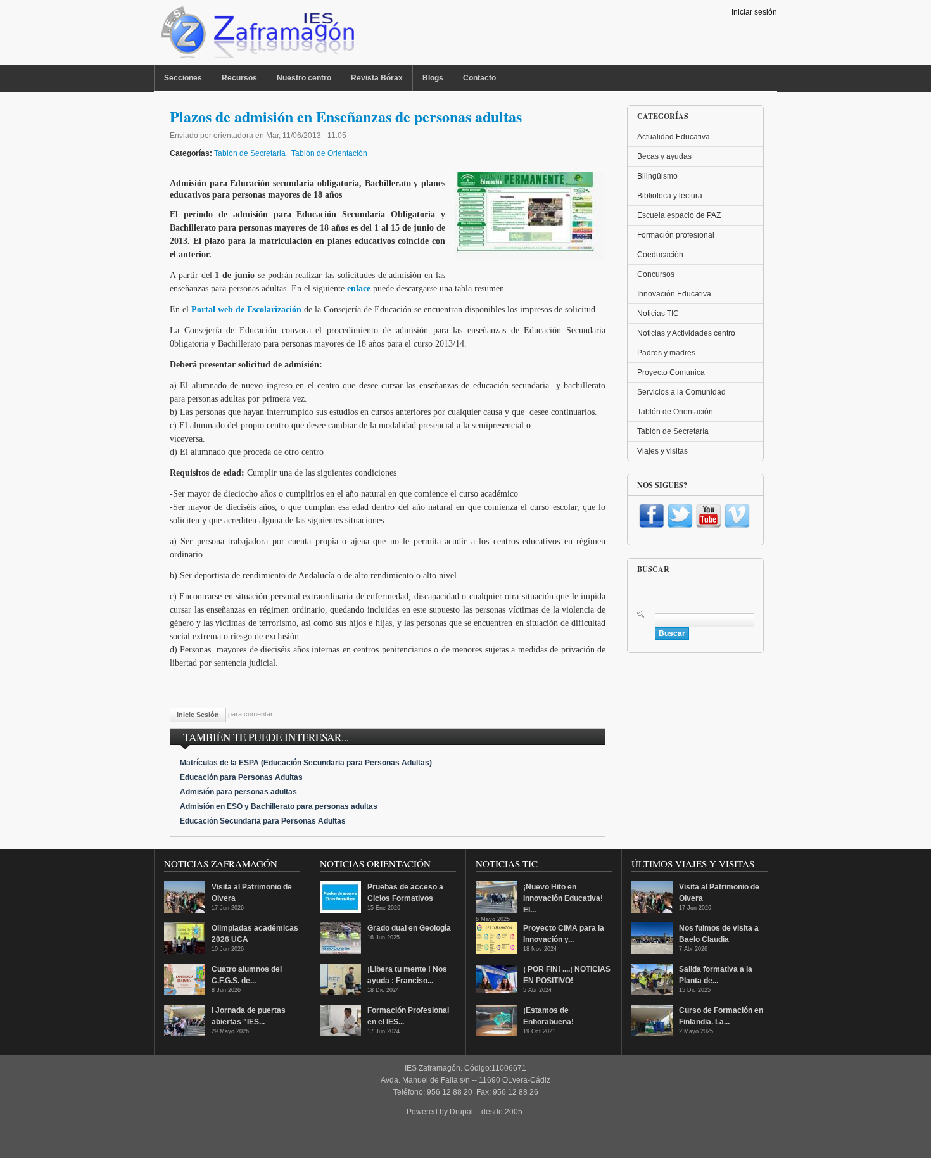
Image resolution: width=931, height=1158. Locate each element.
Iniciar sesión (754, 12)
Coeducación (660, 254)
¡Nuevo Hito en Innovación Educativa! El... (563, 898)
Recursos (239, 77)
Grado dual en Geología (409, 928)
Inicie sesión (198, 714)
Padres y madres (666, 352)
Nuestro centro (304, 77)
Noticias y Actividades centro (686, 333)
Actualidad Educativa (673, 136)
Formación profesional (675, 235)
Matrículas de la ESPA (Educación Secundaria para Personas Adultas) (306, 762)
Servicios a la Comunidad (681, 392)
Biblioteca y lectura (669, 195)
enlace (358, 288)
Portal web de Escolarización (246, 309)
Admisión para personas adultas (238, 791)
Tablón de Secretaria (250, 153)
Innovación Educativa (674, 294)
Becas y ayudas (664, 156)
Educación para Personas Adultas (241, 777)
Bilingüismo (657, 176)
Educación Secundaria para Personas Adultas (263, 821)
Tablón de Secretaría (673, 431)
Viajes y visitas (662, 451)
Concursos (655, 274)
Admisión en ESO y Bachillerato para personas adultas (278, 806)
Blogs (432, 77)
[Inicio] (256, 35)
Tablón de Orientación (329, 153)
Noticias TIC (658, 313)
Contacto (479, 77)
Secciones (183, 77)
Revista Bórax (377, 77)
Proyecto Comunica (671, 372)
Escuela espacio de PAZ (679, 215)
